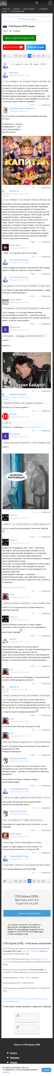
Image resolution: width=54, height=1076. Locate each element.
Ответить (46, 105)
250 (20, 56)
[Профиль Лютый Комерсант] (5, 262)
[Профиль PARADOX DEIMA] (5, 396)
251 (25, 56)
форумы (16, 9)
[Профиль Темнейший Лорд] (5, 791)
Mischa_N (14, 191)
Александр (15, 833)
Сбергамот (15, 245)
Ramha (12, 639)
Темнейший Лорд (18, 789)
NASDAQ (35, 951)
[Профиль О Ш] (5, 596)
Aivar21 (13, 414)
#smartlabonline (11, 47)
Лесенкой (14, 327)
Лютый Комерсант (19, 260)
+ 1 (31, 105)
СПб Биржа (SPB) (17, 11)
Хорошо (46, 1070)
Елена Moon (15, 299)
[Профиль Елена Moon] (5, 301)
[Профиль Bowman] (5, 74)
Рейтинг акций (36, 47)
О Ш (11, 594)
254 (38, 56)
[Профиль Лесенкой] (5, 329)
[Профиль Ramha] (5, 641)
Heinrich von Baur (18, 758)
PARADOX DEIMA (17, 394)
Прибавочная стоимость (22, 108)
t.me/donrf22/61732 (33, 427)
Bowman (13, 72)
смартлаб (6, 9)
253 (34, 56)
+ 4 (31, 242)
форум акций (29, 9)
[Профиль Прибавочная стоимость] (5, 110)
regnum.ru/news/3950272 (13, 587)
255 (43, 56)
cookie (6, 1072)
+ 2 (31, 274)
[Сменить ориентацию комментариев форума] (40, 38)
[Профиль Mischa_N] (5, 193)
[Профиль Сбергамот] (5, 247)
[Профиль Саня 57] (5, 517)
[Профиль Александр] (5, 836)
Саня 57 (13, 515)
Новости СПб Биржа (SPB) (27, 1044)
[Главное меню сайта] (3, 3)
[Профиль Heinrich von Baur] (5, 760)
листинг (26, 951)
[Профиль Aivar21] (5, 416)
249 (15, 56)
